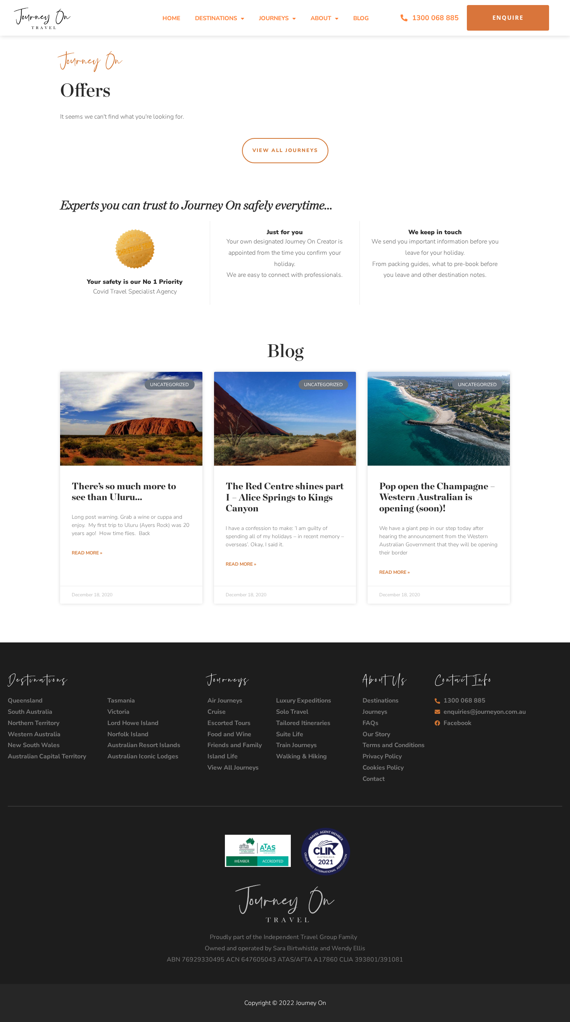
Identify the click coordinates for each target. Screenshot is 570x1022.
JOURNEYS (273, 18)
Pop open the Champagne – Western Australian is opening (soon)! (437, 498)
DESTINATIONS (216, 18)
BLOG (361, 18)
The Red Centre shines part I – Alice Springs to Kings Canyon (285, 498)
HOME (171, 18)
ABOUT (321, 18)
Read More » (87, 553)
